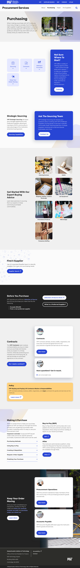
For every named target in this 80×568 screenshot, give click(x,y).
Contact (35, 553)
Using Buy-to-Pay (13, 446)
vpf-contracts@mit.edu (44, 375)
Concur (64, 2)
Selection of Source (31, 299)
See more (41, 352)
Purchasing (51, 7)
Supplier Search (49, 2)
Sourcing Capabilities (16, 134)
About (43, 7)
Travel (58, 7)
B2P (58, 2)
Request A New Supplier (15, 454)
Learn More (13, 518)
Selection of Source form (53, 298)
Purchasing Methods (14, 441)
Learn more (15, 397)
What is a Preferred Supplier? (55, 304)
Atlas (71, 2)
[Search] (76, 11)
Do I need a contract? (17, 364)
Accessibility (36, 551)
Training (59, 89)
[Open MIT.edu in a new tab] (70, 559)
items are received (20, 508)
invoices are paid (12, 510)
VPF (40, 2)
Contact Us (44, 134)
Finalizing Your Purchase (15, 459)
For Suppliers (67, 7)
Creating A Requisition (14, 450)
